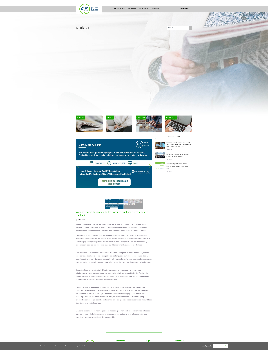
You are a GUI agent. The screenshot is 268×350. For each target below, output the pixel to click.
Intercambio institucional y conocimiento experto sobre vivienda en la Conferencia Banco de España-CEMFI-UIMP (178, 144)
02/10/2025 (82, 220)
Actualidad (143, 9)
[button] (149, 166)
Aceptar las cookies (220, 346)
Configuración (207, 346)
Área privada (185, 9)
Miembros (132, 9)
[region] (134, 346)
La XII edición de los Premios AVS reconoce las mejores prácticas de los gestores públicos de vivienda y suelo (179, 154)
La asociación (119, 9)
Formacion (155, 9)
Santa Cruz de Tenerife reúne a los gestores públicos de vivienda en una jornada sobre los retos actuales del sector (177, 165)
